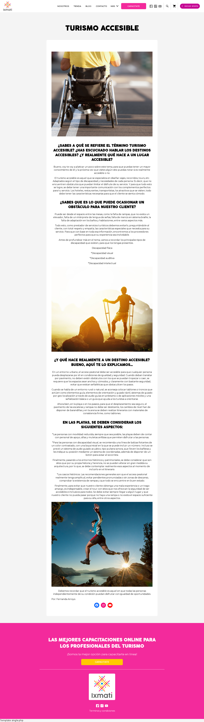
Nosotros (63, 6)
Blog (88, 6)
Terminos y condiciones (102, 710)
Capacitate (134, 6)
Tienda (77, 6)
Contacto (101, 6)
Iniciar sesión (191, 6)
